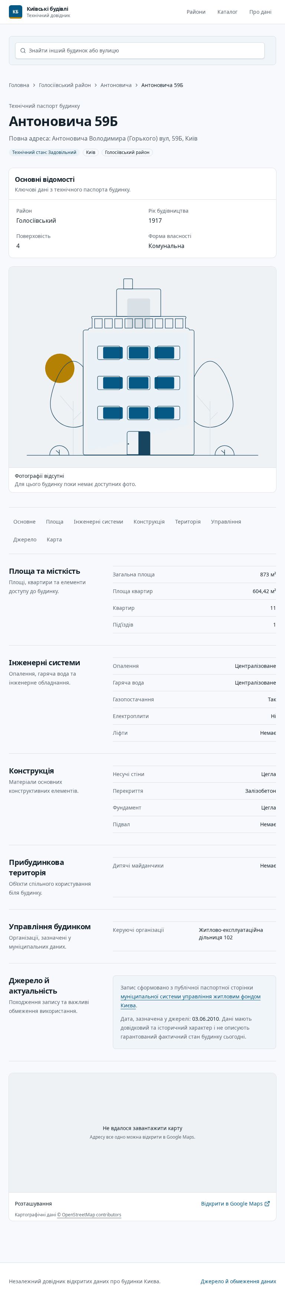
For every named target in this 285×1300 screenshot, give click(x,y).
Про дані (260, 11)
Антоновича (116, 85)
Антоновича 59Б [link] (162, 85)
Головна (19, 85)
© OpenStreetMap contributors (89, 1214)
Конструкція (149, 521)
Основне (24, 521)
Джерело (24, 539)
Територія (188, 521)
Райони (196, 11)
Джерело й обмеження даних (238, 1281)
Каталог (227, 11)
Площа (54, 521)
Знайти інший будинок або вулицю (74, 50)
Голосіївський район (65, 85)
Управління (226, 521)
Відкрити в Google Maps (232, 1205)
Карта (54, 539)
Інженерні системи (98, 521)
